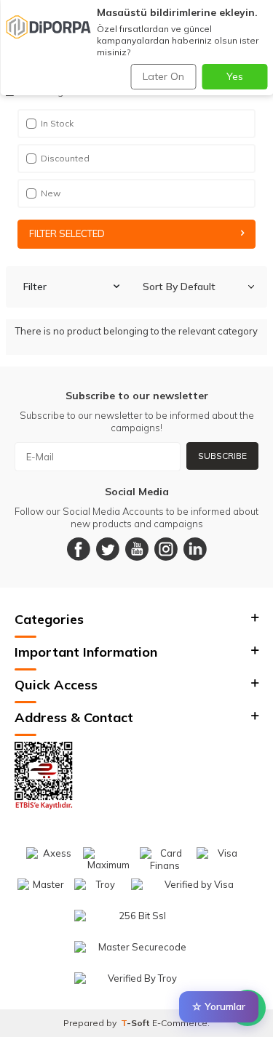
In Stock (57, 123)
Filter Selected (67, 233)
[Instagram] (166, 549)
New (50, 193)
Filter (35, 286)
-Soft (136, 1022)
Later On (163, 76)
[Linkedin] (195, 549)
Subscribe (222, 455)
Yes (234, 76)
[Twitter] (107, 549)
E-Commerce (179, 1022)
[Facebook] (78, 549)
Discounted (65, 158)
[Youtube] (137, 549)
